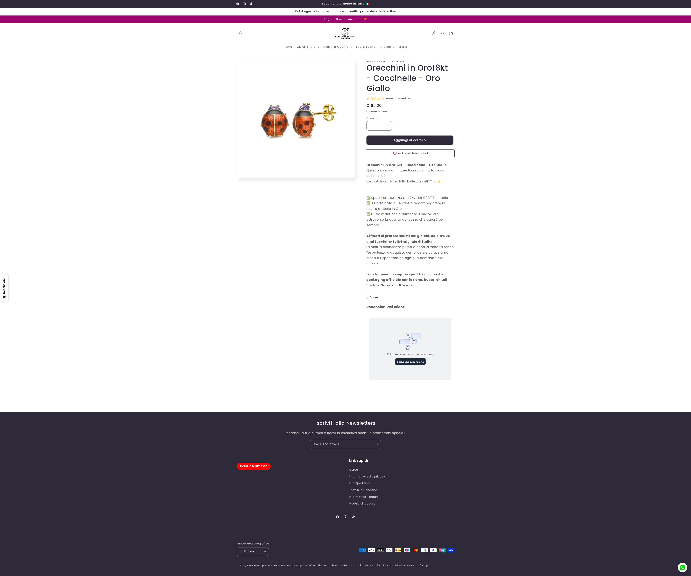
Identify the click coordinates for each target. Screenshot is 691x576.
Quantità (372, 118)
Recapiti (425, 565)
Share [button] (374, 297)
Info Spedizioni (359, 483)
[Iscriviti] (376, 444)
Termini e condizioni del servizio (396, 565)
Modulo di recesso (362, 503)
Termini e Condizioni (363, 490)
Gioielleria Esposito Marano (263, 565)
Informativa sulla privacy (367, 476)
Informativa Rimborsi (364, 497)
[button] (241, 33)
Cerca (353, 470)
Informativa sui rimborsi (323, 565)
